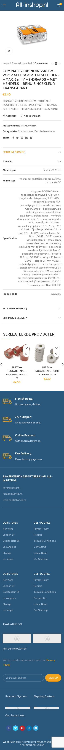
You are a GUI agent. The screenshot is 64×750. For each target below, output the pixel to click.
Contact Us (40, 546)
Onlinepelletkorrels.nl (14, 499)
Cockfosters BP (11, 540)
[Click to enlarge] (8, 51)
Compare (11, 115)
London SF (9, 534)
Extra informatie (14, 152)
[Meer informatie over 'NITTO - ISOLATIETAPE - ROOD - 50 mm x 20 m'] (26, 354)
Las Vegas (8, 559)
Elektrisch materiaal (22, 63)
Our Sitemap (41, 559)
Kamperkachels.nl (12, 493)
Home (6, 63)
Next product (59, 63)
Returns (38, 534)
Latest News (40, 553)
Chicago (7, 553)
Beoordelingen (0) (15, 308)
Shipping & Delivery (15, 317)
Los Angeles (9, 546)
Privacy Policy (41, 528)
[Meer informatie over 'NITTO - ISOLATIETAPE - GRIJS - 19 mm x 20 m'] (56, 354)
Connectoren (41, 63)
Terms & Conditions (45, 540)
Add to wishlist (32, 115)
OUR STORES (10, 522)
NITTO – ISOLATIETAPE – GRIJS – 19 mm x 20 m (47, 371)
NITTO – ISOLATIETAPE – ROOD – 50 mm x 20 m (17, 372)
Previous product (52, 63)
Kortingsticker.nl (11, 487)
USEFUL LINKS (42, 522)
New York (8, 528)
